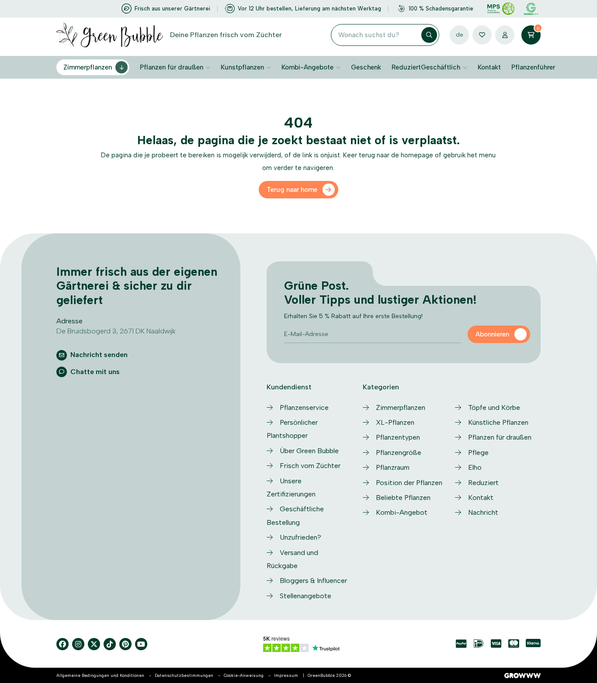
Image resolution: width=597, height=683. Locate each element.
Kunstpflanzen (242, 67)
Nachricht (483, 512)
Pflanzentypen (398, 437)
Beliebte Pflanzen (403, 497)
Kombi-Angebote (307, 67)
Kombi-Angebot (401, 512)
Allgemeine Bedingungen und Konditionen (100, 675)
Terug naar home (292, 190)
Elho (475, 467)
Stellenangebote (305, 596)
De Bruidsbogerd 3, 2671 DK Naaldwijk (116, 331)
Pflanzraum (393, 467)
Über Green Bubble (309, 451)
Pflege (478, 452)
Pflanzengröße (398, 452)
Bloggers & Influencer (313, 580)
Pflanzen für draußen (171, 67)
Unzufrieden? (300, 537)
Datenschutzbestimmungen (184, 675)
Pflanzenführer (533, 67)
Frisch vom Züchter (310, 465)
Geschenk (366, 67)
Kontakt (489, 67)
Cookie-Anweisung (244, 675)
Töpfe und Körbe (494, 407)
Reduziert (406, 67)
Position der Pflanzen (409, 482)
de (459, 34)
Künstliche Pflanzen (498, 422)
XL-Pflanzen (395, 422)
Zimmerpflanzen (87, 67)
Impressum (286, 675)
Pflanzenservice (304, 407)
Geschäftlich (440, 67)
